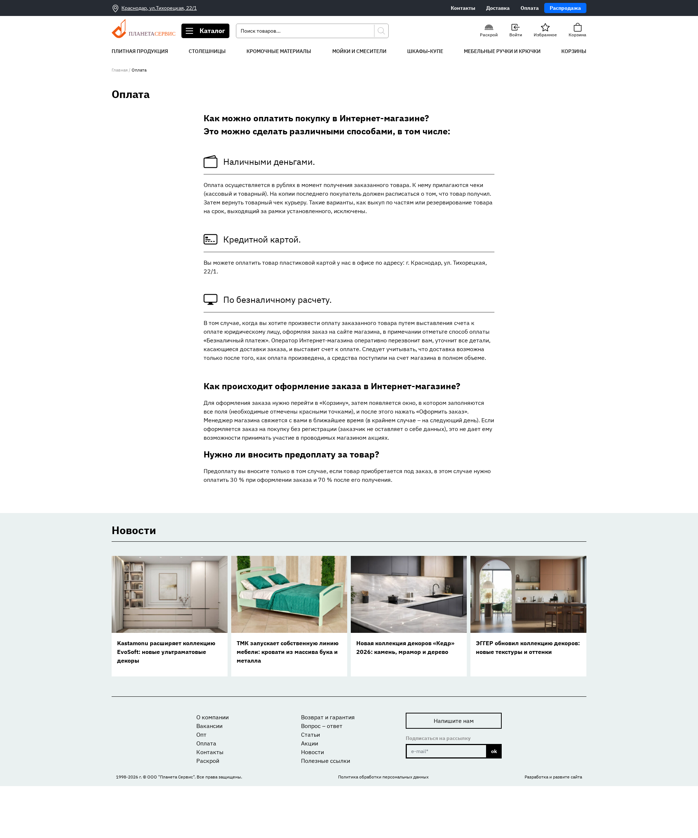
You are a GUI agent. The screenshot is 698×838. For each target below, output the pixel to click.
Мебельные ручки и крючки (502, 51)
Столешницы (207, 51)
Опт (201, 734)
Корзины (573, 51)
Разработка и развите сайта (553, 777)
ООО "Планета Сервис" (170, 777)
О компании (212, 717)
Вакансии (209, 725)
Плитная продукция (140, 51)
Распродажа (565, 8)
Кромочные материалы (278, 51)
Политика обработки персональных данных (383, 777)
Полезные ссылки (325, 760)
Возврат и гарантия (328, 717)
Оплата (530, 8)
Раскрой (207, 760)
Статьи (310, 734)
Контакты (463, 8)
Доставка (498, 8)
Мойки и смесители (359, 51)
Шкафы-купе (425, 51)
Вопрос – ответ (321, 725)
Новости (312, 752)
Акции (309, 743)
